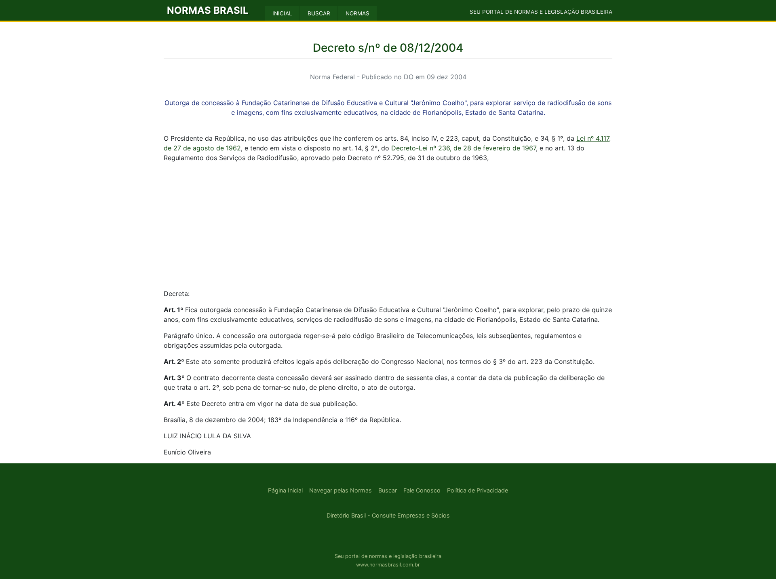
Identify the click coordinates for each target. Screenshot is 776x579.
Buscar (387, 490)
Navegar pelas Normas (340, 490)
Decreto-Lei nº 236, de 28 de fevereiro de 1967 (463, 148)
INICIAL (282, 13)
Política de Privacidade (477, 490)
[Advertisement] (388, 225)
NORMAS (357, 13)
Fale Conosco (422, 490)
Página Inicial (285, 490)
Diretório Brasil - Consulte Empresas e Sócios (388, 515)
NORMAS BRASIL (208, 10)
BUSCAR (319, 13)
